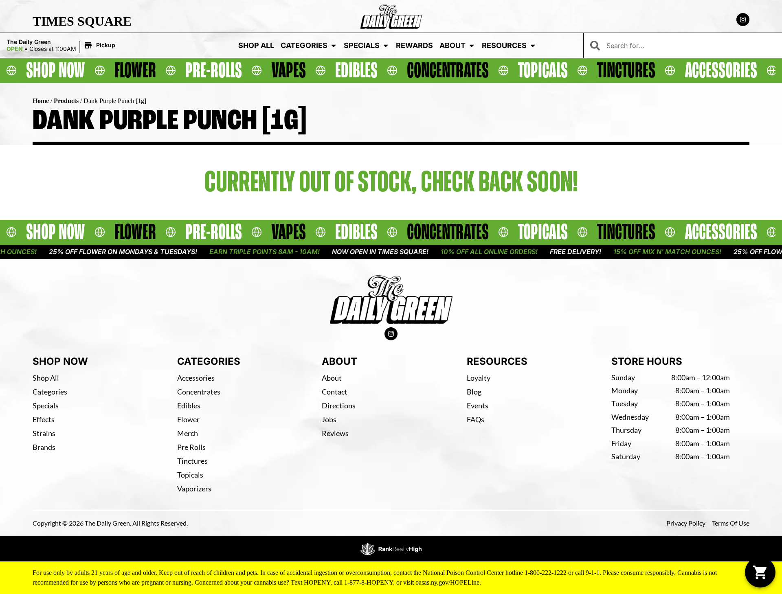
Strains (44, 433)
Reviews (335, 433)
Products (66, 100)
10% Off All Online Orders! (469, 252)
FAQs (475, 419)
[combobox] (691, 45)
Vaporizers (194, 488)
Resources (504, 45)
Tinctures (192, 460)
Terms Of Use (730, 523)
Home (41, 100)
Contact (334, 391)
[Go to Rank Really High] (391, 549)
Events (477, 405)
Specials (362, 45)
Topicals (190, 474)
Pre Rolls (191, 447)
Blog (474, 391)
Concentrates (198, 391)
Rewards (414, 45)
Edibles (188, 405)
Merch (187, 433)
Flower (188, 419)
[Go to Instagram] (742, 19)
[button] (62, 46)
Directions (339, 405)
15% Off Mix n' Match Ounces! (647, 252)
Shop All (256, 45)
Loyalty (478, 377)
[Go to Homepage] (391, 299)
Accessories (196, 377)
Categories (304, 45)
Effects (44, 419)
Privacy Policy (685, 523)
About (452, 45)
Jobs (329, 419)
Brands (44, 447)
